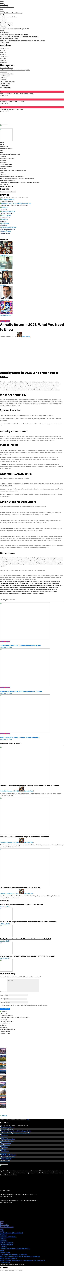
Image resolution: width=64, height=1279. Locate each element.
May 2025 (3, 50)
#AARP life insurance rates (8, 582)
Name (2, 995)
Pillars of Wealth (4, 33)
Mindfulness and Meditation (8, 17)
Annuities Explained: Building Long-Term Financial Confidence (24, 837)
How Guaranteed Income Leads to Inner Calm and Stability (21, 691)
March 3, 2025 (4, 924)
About (2, 3)
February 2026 (4, 48)
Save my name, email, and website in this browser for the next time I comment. (25, 1005)
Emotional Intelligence (6, 25)
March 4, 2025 (5, 907)
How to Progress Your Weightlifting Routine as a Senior (21, 904)
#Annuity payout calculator (34, 582)
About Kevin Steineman (7, 7)
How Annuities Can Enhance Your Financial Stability (20, 888)
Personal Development (6, 23)
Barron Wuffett (26, 336)
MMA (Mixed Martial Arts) (7, 82)
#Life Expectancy (49, 588)
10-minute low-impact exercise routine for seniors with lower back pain (28, 922)
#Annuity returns (8, 584)
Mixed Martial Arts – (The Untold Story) (11, 13)
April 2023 (3, 60)
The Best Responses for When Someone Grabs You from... (19, 1195)
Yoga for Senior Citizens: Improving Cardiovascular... (17, 93)
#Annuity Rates (46, 582)
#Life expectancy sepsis (42, 589)
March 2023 (3, 62)
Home (2, 1)
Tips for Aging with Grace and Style (11, 109)
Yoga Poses (3, 15)
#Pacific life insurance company (34, 593)
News (1, 9)
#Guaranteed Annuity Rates (19, 588)
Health (2, 11)
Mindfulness (3, 21)
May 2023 (3, 58)
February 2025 (4, 56)
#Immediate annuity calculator (35, 588)
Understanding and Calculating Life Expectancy (14, 35)
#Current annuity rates (39, 586)
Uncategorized (4, 86)
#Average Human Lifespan (20, 584)
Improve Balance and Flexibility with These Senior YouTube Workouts (27, 956)
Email (2, 998)
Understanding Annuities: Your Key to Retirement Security (20, 645)
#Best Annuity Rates (9, 586)
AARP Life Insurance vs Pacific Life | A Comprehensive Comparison (19, 37)
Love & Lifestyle (4, 42)
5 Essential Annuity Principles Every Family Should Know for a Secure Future (29, 785)
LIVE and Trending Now (7, 74)
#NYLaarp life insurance (18, 593)
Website (2, 1002)
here (28, 1119)
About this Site (4, 5)
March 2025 (3, 54)
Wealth (2, 31)
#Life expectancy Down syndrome (25, 589)
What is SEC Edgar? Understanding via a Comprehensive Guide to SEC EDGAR (22, 40)
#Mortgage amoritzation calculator (16, 591)
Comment (3, 992)
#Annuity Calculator (21, 582)
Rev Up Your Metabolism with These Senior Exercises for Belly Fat (25, 939)
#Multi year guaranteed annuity (35, 591)
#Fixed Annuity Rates (52, 586)
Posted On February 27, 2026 (9, 791)
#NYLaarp (8, 593)
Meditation (3, 19)
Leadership (3, 27)
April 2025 (3, 52)
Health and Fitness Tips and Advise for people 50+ (14, 29)
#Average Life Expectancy (36, 584)
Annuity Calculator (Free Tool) (9, 39)
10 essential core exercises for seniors (12, 101)
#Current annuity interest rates (24, 586)
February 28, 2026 (6, 647)
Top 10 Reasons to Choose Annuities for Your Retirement (20, 737)
